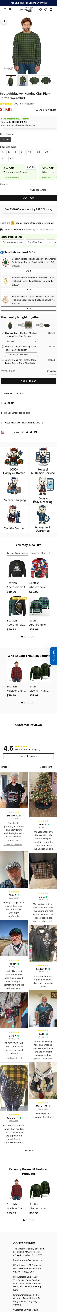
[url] (24, 103)
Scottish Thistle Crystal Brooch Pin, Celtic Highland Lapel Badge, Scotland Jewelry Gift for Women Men (33, 298)
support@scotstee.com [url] (31, 1260)
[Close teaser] (49, 665)
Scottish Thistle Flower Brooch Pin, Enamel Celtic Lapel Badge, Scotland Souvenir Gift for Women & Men (34, 260)
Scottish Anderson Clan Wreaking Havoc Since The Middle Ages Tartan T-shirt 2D (13, 845)
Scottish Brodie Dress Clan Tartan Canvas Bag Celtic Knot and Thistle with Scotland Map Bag (13, 1058)
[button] (53, 656)
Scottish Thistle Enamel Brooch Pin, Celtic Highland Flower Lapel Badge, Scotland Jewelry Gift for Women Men (33, 279)
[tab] (22, 636)
